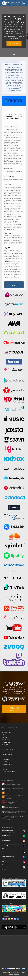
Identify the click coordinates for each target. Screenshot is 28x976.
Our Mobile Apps (6, 739)
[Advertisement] (14, 951)
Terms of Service (6, 742)
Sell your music (5, 757)
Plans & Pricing (5, 759)
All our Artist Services (7, 761)
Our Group (4, 737)
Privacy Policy (5, 744)
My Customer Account (7, 730)
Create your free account (7, 754)
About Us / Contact (6, 732)
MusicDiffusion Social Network (9, 771)
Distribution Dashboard (7, 752)
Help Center (4, 734)
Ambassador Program (7, 764)
